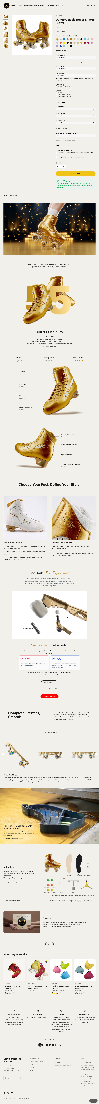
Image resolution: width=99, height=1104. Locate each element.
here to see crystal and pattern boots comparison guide (71, 62)
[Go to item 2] (5, 22)
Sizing (50, 5)
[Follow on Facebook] (4, 1093)
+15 (60, 993)
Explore (59, 5)
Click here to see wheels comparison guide (66, 140)
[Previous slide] (2, 754)
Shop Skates (16, 5)
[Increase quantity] (64, 166)
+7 (13, 993)
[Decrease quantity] (58, 166)
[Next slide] (96, 754)
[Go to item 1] (5, 17)
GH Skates (59, 16)
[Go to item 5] (5, 40)
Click (57, 62)
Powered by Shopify (22, 1098)
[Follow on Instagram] (8, 1093)
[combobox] (75, 57)
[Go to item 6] (5, 46)
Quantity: (59, 163)
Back (49, 944)
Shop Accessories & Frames (34, 5)
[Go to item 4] (5, 34)
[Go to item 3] (5, 28)
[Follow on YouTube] (12, 1093)
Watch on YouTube (50, 696)
